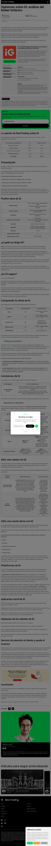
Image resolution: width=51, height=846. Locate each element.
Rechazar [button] (36, 843)
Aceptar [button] (30, 843)
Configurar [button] (44, 843)
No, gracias (25, 431)
